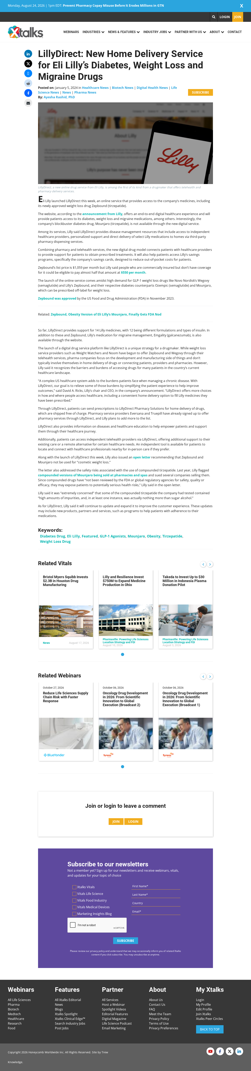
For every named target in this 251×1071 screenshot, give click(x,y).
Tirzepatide (172, 536)
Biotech (13, 1009)
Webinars (71, 32)
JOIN (237, 17)
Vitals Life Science (90, 894)
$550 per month (133, 272)
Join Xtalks (203, 1014)
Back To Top (210, 1029)
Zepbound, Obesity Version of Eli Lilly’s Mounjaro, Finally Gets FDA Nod (106, 314)
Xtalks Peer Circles (209, 1019)
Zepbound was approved (57, 298)
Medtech (14, 1014)
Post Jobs (62, 1028)
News (66, 92)
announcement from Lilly (102, 214)
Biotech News (122, 88)
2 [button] (128, 654)
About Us (156, 1000)
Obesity (153, 536)
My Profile (203, 1004)
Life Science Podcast (117, 1023)
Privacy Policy (159, 1019)
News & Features (122, 32)
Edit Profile (204, 1009)
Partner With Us (188, 32)
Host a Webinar (113, 1004)
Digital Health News (152, 88)
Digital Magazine (114, 1019)
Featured (90, 536)
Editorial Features (115, 1014)
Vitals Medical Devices (93, 907)
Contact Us (157, 1004)
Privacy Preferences (163, 1028)
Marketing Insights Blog (94, 914)
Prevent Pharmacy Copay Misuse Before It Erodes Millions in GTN (113, 5)
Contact (235, 32)
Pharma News (85, 92)
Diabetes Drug (52, 536)
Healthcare (16, 1019)
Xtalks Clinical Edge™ (70, 1019)
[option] (66, 609)
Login (200, 1000)
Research (15, 1023)
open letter (141, 457)
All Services (110, 1000)
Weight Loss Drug (55, 541)
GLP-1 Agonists (113, 536)
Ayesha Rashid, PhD (59, 97)
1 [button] (123, 654)
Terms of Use (159, 1023)
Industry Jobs (155, 32)
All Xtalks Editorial (68, 1000)
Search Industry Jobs (70, 1023)
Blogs (59, 1009)
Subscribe (200, 92)
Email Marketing (114, 1028)
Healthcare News (95, 88)
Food (11, 1028)
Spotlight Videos (114, 1009)
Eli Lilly (73, 536)
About (215, 32)
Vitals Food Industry (92, 900)
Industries (91, 32)
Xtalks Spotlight (66, 1014)
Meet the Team (160, 1014)
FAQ (152, 1009)
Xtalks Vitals (86, 887)
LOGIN (225, 17)
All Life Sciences (19, 1000)
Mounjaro (136, 536)
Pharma (14, 1004)
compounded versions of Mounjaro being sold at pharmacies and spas (92, 475)
